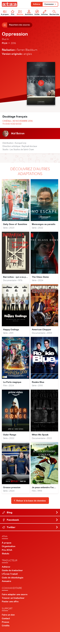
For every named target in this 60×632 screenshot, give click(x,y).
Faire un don (8, 614)
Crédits (6, 625)
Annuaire (29, 14)
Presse (5, 622)
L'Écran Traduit (10, 574)
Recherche (54, 14)
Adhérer (36, 4)
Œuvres (20, 14)
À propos (5, 14)
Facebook (12, 519)
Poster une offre (10, 601)
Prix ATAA (7, 550)
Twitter (10, 527)
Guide (37, 14)
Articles (44, 14)
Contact (6, 618)
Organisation (8, 546)
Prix (12, 14)
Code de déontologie (12, 577)
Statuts (5, 553)
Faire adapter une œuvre (14, 594)
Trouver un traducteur (13, 598)
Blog (9, 512)
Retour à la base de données (31, 500)
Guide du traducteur (12, 570)
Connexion (49, 4)
